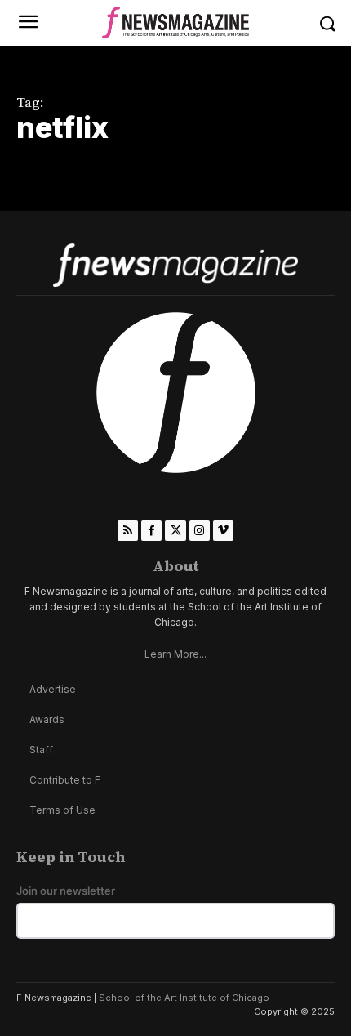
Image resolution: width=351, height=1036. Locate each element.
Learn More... (175, 654)
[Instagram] (199, 530)
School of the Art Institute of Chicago (184, 997)
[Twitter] (175, 530)
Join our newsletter (65, 891)
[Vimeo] (223, 530)
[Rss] (128, 530)
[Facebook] (151, 530)
